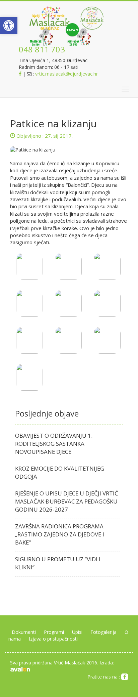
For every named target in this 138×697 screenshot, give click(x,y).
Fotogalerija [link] (103, 632)
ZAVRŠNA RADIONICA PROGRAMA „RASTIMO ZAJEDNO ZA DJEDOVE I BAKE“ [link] (59, 534)
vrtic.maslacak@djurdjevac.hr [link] (66, 74)
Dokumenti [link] (24, 632)
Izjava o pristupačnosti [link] (53, 639)
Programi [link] (54, 632)
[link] (8, 25)
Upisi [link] (77, 632)
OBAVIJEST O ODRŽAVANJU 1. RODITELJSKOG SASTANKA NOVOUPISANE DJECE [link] (53, 443)
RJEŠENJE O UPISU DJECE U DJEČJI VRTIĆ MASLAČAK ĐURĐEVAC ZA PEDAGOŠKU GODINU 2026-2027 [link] (66, 501)
